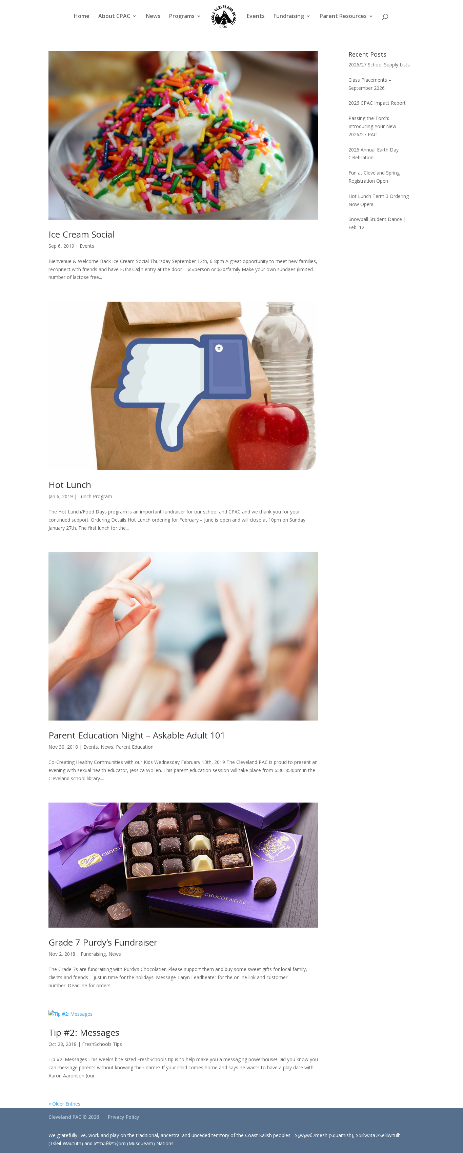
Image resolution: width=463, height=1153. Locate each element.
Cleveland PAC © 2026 (73, 1117)
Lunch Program (95, 496)
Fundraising (289, 17)
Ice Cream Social (81, 234)
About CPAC (114, 17)
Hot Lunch (69, 485)
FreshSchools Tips (102, 1044)
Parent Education (135, 747)
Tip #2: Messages (83, 1032)
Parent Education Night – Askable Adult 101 (136, 735)
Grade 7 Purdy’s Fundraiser (102, 942)
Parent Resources (343, 17)
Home (81, 17)
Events (256, 17)
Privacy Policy (123, 1117)
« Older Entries (64, 1103)
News (153, 17)
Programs (182, 17)
